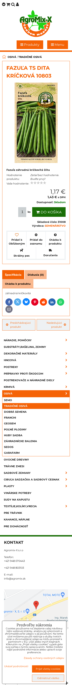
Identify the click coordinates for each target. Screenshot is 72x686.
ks (29, 211)
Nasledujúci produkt (54, 324)
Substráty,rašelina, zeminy (25, 346)
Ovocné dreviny (16, 459)
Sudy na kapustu (17, 499)
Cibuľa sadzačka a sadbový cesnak (31, 479)
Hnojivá (10, 360)
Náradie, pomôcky (18, 340)
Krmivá (9, 386)
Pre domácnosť (16, 526)
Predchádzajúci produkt (20, 324)
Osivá (8, 393)
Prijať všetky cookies (48, 668)
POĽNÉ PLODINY (15, 429)
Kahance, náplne (17, 519)
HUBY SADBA (13, 435)
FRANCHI (10, 417)
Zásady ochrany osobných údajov (44, 657)
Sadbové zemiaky (17, 472)
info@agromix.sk (15, 578)
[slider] (38, 182)
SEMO (8, 400)
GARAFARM (12, 452)
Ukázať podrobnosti (16, 666)
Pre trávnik (13, 512)
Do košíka (51, 212)
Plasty (9, 486)
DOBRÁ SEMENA (15, 411)
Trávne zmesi (14, 466)
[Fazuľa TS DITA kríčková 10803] (36, 123)
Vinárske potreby (17, 493)
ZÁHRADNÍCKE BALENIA (20, 441)
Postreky (11, 367)
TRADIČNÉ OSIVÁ (15, 406)
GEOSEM (10, 423)
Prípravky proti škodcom (23, 373)
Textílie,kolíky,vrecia (20, 506)
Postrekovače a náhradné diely (29, 380)
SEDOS (8, 446)
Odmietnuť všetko (48, 678)
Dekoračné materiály (21, 353)
